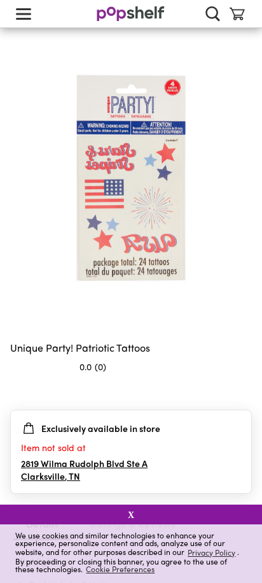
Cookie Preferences (120, 569)
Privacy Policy (211, 552)
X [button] (131, 515)
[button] (241, 391)
